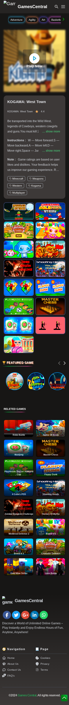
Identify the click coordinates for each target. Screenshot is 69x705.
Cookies (45, 657)
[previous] (59, 363)
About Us (13, 663)
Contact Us (14, 669)
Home (11, 657)
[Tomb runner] (15, 381)
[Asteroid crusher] (57, 381)
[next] (64, 363)
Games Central (27, 695)
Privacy (44, 663)
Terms (44, 669)
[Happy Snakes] (36, 381)
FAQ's (11, 675)
